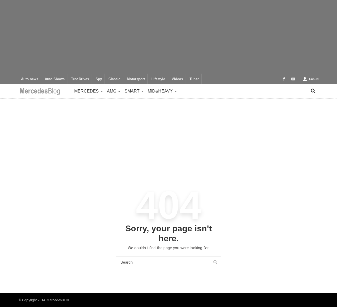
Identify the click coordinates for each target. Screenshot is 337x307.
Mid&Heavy (160, 91)
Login (314, 78)
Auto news (29, 79)
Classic (114, 79)
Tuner (194, 79)
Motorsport (136, 79)
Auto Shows (55, 79)
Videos (177, 79)
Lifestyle (158, 79)
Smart (132, 91)
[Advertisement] (168, 37)
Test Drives (80, 79)
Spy (99, 79)
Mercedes (86, 91)
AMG (111, 91)
